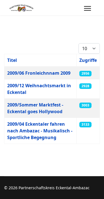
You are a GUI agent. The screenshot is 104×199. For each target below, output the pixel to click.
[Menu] (87, 8)
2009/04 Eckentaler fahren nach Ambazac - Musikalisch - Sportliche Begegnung (39, 130)
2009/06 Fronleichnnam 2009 (38, 73)
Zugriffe (88, 60)
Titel (12, 60)
